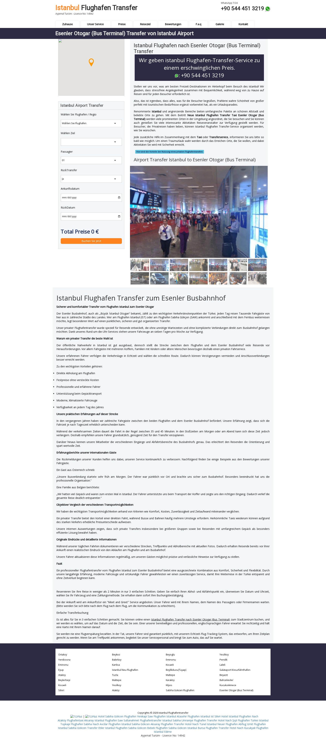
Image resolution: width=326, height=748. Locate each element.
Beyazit (224, 675)
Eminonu (63, 664)
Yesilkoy (116, 685)
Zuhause (67, 24)
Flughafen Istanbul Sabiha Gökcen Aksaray (134, 724)
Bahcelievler (226, 680)
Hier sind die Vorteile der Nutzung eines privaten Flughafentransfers (169, 151)
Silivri (61, 690)
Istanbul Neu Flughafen (125, 670)
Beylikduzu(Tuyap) (176, 670)
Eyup (61, 670)
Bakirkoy (116, 659)
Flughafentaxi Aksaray (80, 720)
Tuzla (115, 675)
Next (133, 225)
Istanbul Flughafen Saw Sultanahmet (117, 720)
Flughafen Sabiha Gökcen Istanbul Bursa (180, 728)
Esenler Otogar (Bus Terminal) (236, 690)
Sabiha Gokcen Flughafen (180, 690)
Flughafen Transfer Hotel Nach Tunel (183, 724)
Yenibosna (64, 659)
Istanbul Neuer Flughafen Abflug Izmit (230, 724)
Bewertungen (173, 24)
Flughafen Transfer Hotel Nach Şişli (215, 720)
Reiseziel (145, 24)
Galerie (220, 24)
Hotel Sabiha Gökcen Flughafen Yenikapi (122, 716)
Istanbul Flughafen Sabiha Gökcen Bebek (130, 728)
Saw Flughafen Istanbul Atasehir (167, 716)
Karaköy (170, 680)
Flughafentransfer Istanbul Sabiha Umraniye (166, 720)
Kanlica (116, 664)
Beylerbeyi (64, 680)
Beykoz (116, 654)
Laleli (222, 664)
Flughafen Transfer (96, 8)
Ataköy (62, 675)
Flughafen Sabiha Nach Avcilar (89, 724)
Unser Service (95, 24)
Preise (122, 24)
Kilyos (169, 685)
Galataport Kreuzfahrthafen (235, 670)
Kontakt (243, 24)
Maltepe (116, 680)
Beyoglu (170, 654)
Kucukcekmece (228, 685)
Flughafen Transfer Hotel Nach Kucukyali (230, 728)
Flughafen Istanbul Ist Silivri (204, 716)
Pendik (223, 659)
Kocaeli (62, 685)
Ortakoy (62, 654)
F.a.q (198, 24)
